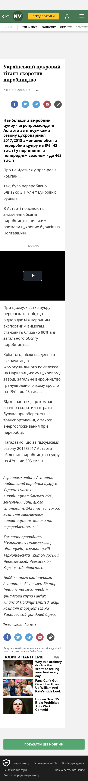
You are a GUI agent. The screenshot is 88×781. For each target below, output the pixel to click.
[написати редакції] (47, 104)
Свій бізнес (29, 27)
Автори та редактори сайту (21, 775)
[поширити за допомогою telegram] (36, 104)
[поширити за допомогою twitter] (25, 104)
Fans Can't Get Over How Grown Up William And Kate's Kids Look (48, 686)
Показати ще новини (44, 744)
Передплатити (43, 16)
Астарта (30, 624)
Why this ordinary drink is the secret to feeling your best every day (48, 669)
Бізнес (8, 27)
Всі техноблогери (15, 770)
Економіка (48, 27)
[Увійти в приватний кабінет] (67, 16)
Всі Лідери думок (73, 763)
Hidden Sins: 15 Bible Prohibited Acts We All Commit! (47, 705)
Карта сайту (21, 763)
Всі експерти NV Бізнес (70, 770)
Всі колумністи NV (45, 763)
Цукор (17, 624)
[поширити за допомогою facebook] (14, 104)
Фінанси (66, 27)
